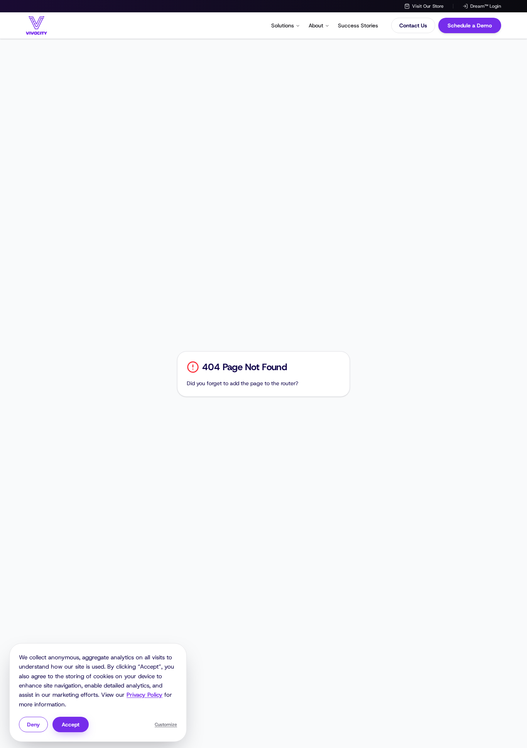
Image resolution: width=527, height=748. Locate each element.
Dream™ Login (485, 6)
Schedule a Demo (470, 25)
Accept (70, 724)
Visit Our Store (428, 6)
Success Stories (358, 25)
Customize (166, 724)
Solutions (282, 25)
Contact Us (413, 25)
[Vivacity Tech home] (36, 25)
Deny (33, 724)
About (316, 25)
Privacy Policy (144, 695)
